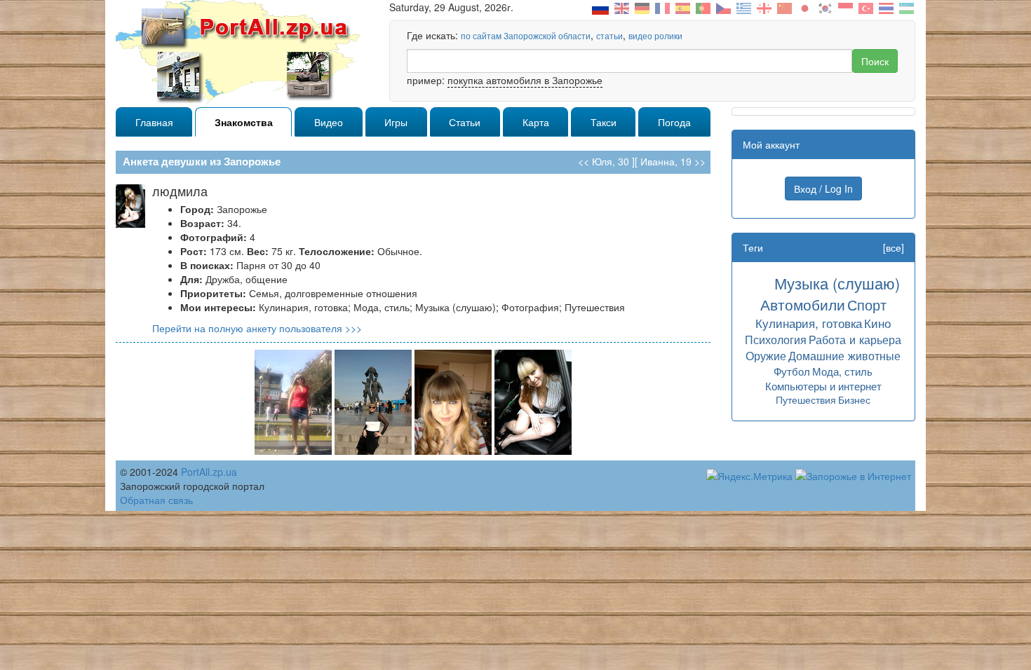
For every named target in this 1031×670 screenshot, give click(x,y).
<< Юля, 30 (603, 161)
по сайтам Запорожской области (526, 35)
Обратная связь (156, 500)
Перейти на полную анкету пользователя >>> (257, 328)
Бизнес (854, 399)
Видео (328, 122)
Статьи (464, 122)
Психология (776, 339)
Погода (674, 122)
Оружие (766, 355)
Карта (536, 122)
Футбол (792, 371)
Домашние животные (844, 355)
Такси (603, 122)
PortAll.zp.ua (209, 472)
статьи (609, 35)
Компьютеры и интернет (823, 385)
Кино (877, 322)
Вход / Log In (823, 189)
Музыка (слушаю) (837, 283)
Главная (154, 122)
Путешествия (806, 399)
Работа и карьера (855, 339)
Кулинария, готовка (808, 322)
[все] (893, 247)
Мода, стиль (842, 371)
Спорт (867, 304)
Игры (395, 122)
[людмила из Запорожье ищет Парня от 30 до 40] (293, 401)
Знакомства (244, 122)
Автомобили (802, 304)
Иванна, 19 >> (673, 161)
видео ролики (655, 35)
